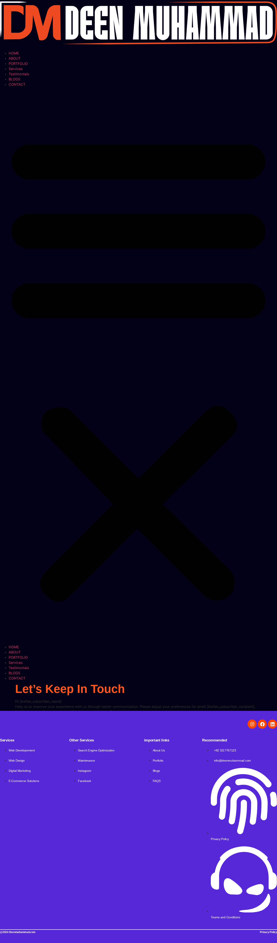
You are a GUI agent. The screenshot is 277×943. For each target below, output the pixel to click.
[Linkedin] (272, 724)
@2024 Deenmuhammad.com (17, 932)
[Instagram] (252, 724)
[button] (138, 365)
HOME (14, 53)
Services (16, 69)
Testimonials (19, 74)
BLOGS (14, 79)
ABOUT (15, 58)
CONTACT (17, 84)
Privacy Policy (268, 932)
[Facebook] (262, 724)
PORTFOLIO (18, 63)
